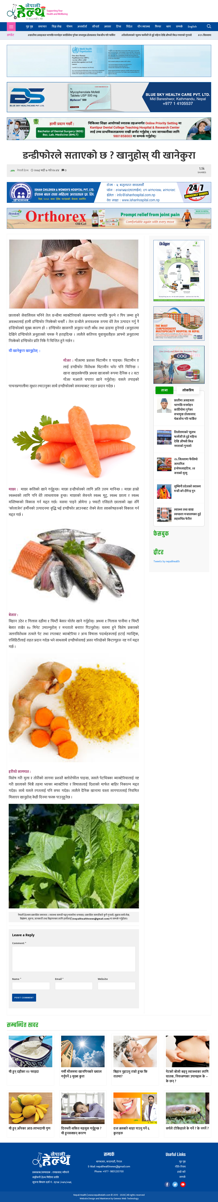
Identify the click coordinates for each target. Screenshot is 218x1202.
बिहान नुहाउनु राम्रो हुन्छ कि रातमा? (130, 1074)
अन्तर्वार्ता (82, 26)
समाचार (42, 26)
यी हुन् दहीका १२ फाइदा (24, 1072)
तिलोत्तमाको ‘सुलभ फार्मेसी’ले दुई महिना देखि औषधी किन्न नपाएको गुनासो (55, 35)
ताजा (164, 390)
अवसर (107, 26)
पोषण (69, 26)
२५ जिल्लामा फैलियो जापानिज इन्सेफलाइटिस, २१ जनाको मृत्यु (126, 35)
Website (103, 979)
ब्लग (168, 26)
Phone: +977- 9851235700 (109, 1171)
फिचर (158, 26)
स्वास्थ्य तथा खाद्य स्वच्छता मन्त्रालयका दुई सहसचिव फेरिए (187, 514)
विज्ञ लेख (56, 26)
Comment (19, 943)
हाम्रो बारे (181, 1172)
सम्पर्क (179, 26)
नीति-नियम (180, 1167)
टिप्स (118, 26)
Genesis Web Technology (126, 1198)
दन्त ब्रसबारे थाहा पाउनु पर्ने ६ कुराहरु (131, 1131)
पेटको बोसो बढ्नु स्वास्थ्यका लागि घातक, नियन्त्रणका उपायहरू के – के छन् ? (187, 1076)
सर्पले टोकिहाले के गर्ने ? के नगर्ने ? (187, 1128)
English (192, 26)
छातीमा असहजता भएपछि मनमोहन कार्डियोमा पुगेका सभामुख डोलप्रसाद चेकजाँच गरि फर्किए (185, 410)
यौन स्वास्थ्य (143, 26)
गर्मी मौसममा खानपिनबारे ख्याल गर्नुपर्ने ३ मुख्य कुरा (81, 1074)
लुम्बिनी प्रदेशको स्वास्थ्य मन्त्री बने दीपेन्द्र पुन (183, 35)
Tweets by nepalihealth (166, 561)
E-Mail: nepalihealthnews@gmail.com (109, 1166)
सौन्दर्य (95, 26)
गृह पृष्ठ (29, 26)
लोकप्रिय (188, 390)
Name (16, 979)
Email (59, 979)
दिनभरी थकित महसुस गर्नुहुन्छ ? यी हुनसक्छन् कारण (81, 1131)
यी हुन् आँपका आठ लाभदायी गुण (29, 1128)
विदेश (129, 26)
